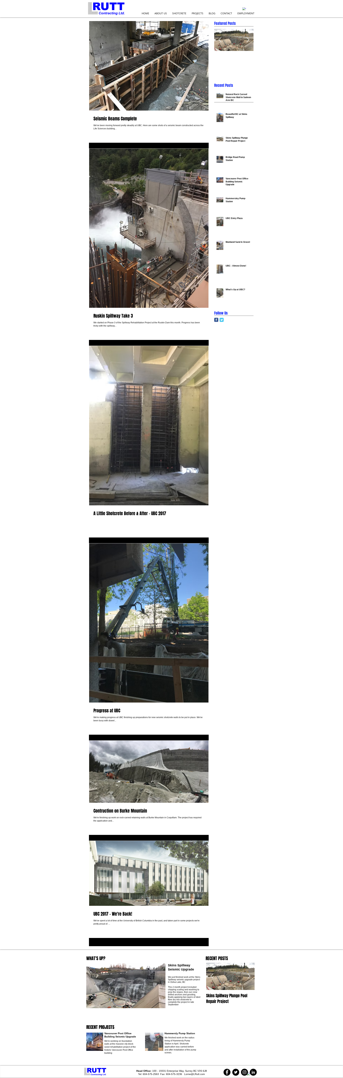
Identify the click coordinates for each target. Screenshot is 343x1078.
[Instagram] (244, 1072)
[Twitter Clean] (249, 7)
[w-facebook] (244, 9)
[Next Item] (247, 40)
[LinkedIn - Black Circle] (253, 1072)
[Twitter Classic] (222, 320)
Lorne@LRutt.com (194, 1074)
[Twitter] (235, 1072)
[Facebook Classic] (216, 320)
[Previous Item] (220, 40)
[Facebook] (226, 1072)
